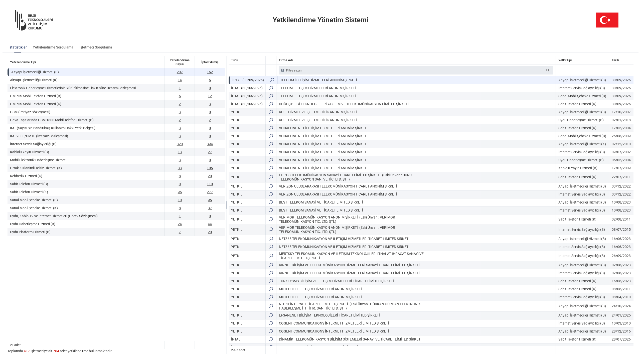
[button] (548, 70)
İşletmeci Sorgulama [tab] (95, 47)
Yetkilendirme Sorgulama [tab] (53, 47)
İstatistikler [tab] (18, 47)
